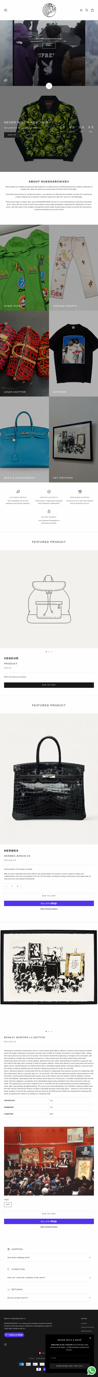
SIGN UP (12, 135)
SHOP (49, 46)
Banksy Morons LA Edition (24, 1037)
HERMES (11, 850)
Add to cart (49, 685)
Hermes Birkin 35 (17, 856)
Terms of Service (87, 1327)
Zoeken (84, 1323)
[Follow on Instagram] (5, 1344)
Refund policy (86, 1331)
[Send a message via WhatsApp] (92, 1370)
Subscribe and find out (69, 1366)
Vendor (11, 658)
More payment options (49, 909)
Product (11, 663)
